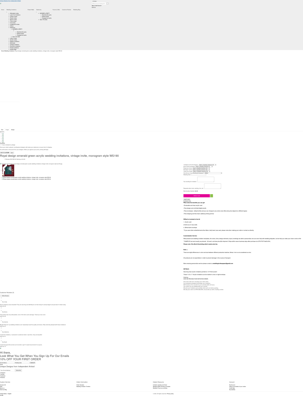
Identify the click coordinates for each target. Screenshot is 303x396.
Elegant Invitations (14, 41)
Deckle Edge (13, 49)
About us (2, 388)
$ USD (1, 395)
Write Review (5, 296)
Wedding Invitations (11, 9)
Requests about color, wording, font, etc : (193, 188)
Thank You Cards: (187, 171)
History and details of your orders (237, 386)
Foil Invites (12, 23)
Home (2, 9)
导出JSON (17, 152)
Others (11, 26)
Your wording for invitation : (190, 181)
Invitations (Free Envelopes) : (191, 164)
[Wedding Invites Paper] (0, 3)
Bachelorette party (21, 32)
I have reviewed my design (8, 145)
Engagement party (21, 35)
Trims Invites (13, 21)
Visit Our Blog (3, 389)
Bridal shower (20, 33)
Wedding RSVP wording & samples (161, 386)
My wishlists (232, 389)
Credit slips (232, 388)
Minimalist (12, 43)
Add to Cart (197, 196)
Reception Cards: (187, 169)
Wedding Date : (187, 174)
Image (7, 129)
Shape (12, 129)
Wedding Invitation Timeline (83, 386)
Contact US (3, 385)
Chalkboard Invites (14, 24)
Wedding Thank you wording (160, 388)
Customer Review (66, 9)
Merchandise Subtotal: (189, 191)
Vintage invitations (14, 44)
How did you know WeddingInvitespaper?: (193, 173)
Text (2, 129)
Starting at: (19, 159)
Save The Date (16, 36)
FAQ (1, 386)
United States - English (5, 393)
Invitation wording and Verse (160, 385)
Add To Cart (5, 152)
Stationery (12, 27)
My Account (232, 385)
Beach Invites (13, 19)
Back (12, 152)
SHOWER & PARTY (17, 29)
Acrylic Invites (13, 40)
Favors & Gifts (56, 9)
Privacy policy (170, 393)
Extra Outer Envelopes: (189, 166)
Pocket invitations (14, 48)
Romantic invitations (15, 46)
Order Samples (80, 385)
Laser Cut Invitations (15, 15)
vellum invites (13, 38)
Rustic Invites (13, 18)
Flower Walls (31, 9)
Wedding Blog (76, 9)
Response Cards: (187, 168)
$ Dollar (95, 1)
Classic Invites (13, 16)
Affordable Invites (14, 13)
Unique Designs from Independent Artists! (10, 1)
